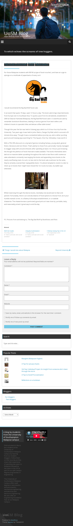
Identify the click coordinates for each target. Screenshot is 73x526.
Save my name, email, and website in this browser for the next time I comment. (33, 313)
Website (7, 304)
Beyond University (62, 250)
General (31, 65)
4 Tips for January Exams (30, 364)
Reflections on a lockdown (31, 380)
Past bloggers (11, 399)
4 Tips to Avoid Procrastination (33, 375)
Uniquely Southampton (32, 231)
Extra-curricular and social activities (16, 65)
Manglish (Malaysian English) (32, 359)
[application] (36, 436)
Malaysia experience (42, 65)
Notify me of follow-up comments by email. (21, 317)
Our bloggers (10, 397)
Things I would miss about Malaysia (17, 250)
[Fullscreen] (45, 440)
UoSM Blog (16, 33)
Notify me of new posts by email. (17, 322)
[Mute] (42, 440)
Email (6, 294)
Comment (8, 266)
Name (7, 285)
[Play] (28, 440)
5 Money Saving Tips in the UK (56, 231)
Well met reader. (9, 231)
